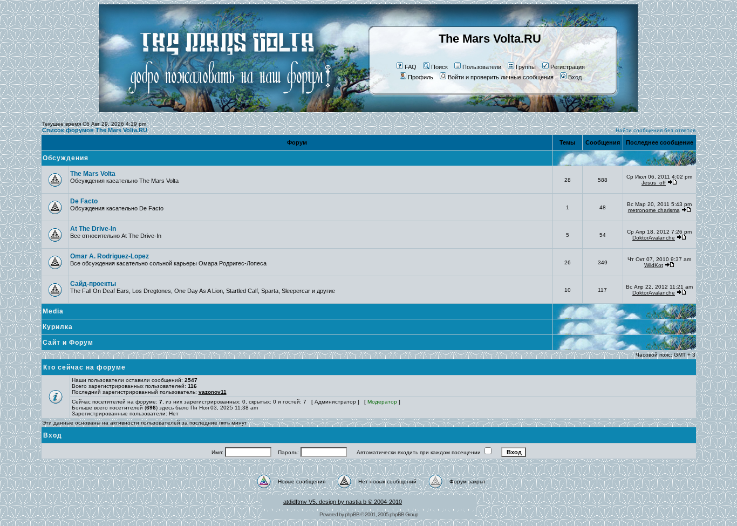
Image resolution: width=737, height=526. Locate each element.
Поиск (439, 67)
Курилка (58, 327)
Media (53, 311)
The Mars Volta (92, 173)
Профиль (420, 77)
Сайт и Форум (68, 342)
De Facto (84, 201)
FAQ (411, 67)
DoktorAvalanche (653, 238)
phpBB (352, 514)
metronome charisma (654, 210)
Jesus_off (654, 183)
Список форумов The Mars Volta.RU (94, 130)
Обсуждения (65, 158)
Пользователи (481, 67)
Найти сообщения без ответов (655, 130)
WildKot (653, 265)
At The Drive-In (93, 229)
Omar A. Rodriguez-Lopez (109, 256)
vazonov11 (213, 392)
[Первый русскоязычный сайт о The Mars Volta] (220, 110)
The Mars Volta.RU (490, 38)
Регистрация (567, 67)
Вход (575, 77)
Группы (526, 67)
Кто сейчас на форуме (84, 367)
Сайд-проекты (93, 284)
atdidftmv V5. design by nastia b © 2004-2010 (342, 501)
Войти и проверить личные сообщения (501, 77)
